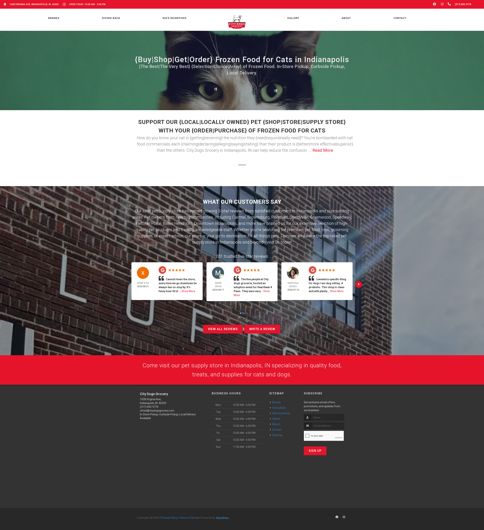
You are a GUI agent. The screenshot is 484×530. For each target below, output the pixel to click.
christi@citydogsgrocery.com (157, 410)
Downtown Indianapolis (215, 223)
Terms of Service (189, 517)
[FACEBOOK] (434, 4)
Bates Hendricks (177, 223)
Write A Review (262, 329)
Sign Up (315, 451)
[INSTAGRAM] (442, 4)
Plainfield (279, 217)
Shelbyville (298, 217)
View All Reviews (223, 329)
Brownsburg (258, 217)
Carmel (239, 217)
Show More (188, 291)
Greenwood (320, 217)
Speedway (342, 217)
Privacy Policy (169, 517)
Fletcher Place (148, 223)
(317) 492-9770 (149, 406)
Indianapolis (307, 211)
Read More (323, 150)
